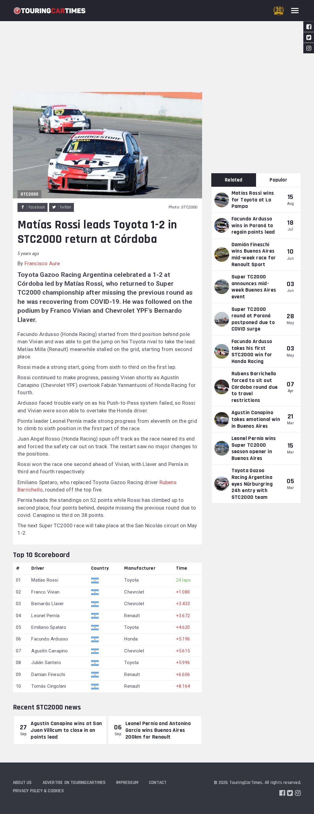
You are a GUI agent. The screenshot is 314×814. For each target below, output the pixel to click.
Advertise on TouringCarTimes (74, 782)
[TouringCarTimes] (49, 10)
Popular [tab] (278, 180)
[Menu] (295, 11)
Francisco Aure (42, 263)
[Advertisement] (157, 46)
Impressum (127, 782)
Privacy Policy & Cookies (38, 791)
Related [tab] (233, 180)
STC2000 (29, 194)
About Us (22, 782)
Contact (158, 782)
